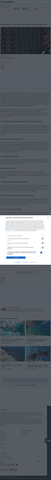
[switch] (42, 238)
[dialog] (25, 240)
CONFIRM (15, 257)
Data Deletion (18, 262)
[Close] (48, 218)
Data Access (25, 262)
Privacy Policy (33, 262)
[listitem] (25, 235)
